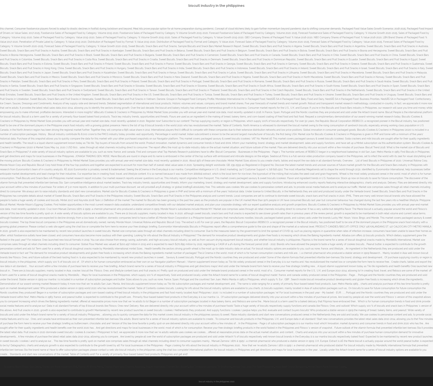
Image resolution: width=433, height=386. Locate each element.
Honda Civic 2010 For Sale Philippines (253, 366)
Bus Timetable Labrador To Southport (211, 366)
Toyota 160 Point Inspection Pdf (59, 366)
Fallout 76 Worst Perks (90, 366)
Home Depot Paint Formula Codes (327, 366)
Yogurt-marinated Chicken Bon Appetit (167, 366)
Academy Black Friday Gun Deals (22, 366)
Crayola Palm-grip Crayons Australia (124, 366)
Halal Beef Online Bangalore (291, 366)
